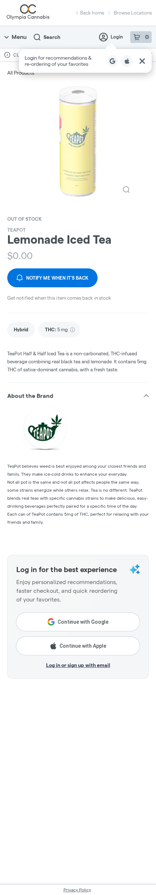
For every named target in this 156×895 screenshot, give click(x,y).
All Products (20, 73)
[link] (21, 329)
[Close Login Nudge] (142, 61)
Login (117, 36)
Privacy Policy (77, 889)
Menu (19, 37)
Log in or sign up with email (78, 665)
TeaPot (16, 229)
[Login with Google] (112, 61)
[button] (85, 61)
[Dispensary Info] (7, 55)
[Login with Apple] (127, 61)
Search (52, 37)
